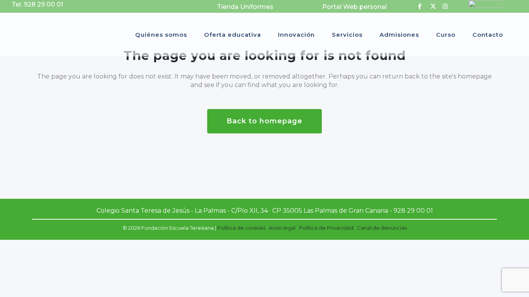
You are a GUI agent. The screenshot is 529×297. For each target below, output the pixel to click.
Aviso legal (282, 228)
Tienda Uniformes (245, 6)
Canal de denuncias (382, 228)
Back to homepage (264, 121)
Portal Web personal (354, 6)
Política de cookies (241, 228)
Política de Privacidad (326, 228)
